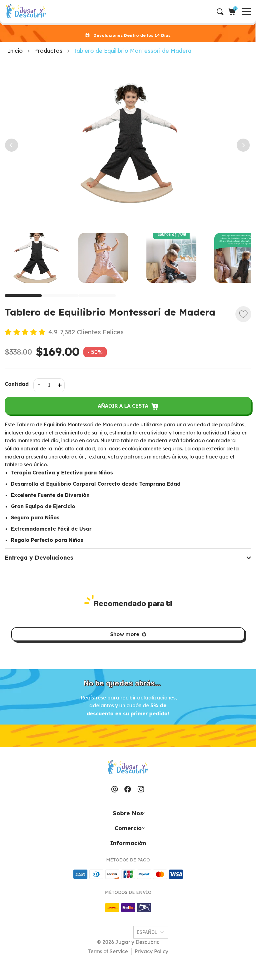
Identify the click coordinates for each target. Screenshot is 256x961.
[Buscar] (222, 11)
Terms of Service (108, 951)
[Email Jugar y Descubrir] (114, 790)
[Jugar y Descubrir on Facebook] (127, 790)
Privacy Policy (151, 951)
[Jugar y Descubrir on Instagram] (140, 790)
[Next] (241, 145)
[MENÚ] (5, 11)
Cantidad (17, 384)
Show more (124, 634)
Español (147, 932)
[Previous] (9, 145)
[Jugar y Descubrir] (26, 11)
